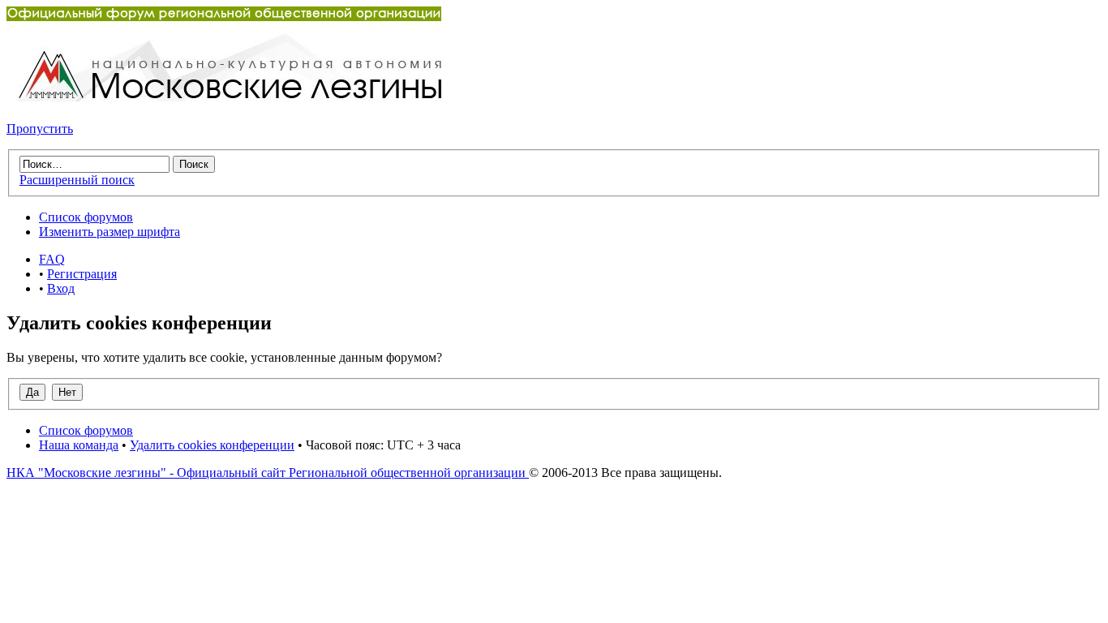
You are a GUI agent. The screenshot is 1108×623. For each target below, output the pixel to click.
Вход (61, 288)
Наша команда (78, 445)
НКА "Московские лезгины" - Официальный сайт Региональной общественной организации (267, 472)
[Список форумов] (223, 97)
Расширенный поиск (77, 180)
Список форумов (86, 217)
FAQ (52, 259)
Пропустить (39, 128)
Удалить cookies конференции (212, 445)
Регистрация (82, 274)
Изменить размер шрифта (109, 231)
